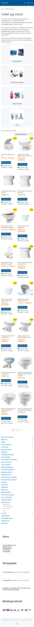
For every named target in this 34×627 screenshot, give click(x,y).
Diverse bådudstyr (6, 444)
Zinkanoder (4, 523)
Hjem (2, 9)
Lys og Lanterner (6, 464)
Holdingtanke (6, 504)
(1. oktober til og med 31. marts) (16, 580)
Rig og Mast (4, 484)
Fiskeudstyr (4, 452)
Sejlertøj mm (4, 490)
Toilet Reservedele (8, 506)
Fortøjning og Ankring (7, 454)
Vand (4, 511)
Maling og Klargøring (7, 467)
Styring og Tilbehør (6, 500)
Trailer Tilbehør (5, 516)
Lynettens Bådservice (13, 620)
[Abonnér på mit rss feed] (17, 624)
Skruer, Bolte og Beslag (7, 495)
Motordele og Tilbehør (7, 469)
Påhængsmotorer (6, 474)
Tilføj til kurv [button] (6, 162)
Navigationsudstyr (6, 472)
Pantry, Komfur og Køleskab (9, 477)
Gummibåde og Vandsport (9, 459)
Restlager (4, 482)
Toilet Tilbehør (7, 508)
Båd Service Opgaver (7, 437)
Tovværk (3, 513)
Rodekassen (4, 487)
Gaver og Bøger (5, 457)
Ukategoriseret (5, 521)
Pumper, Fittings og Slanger (9, 479)
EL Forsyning (4, 447)
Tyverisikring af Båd (6, 518)
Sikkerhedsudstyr (6, 492)
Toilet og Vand (5, 502)
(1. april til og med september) (17, 572)
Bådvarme (4, 439)
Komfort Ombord (6, 462)
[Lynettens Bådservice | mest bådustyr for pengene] (4, 2)
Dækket (3, 442)
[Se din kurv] (28, 3)
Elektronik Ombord (6, 449)
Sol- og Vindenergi (6, 497)
